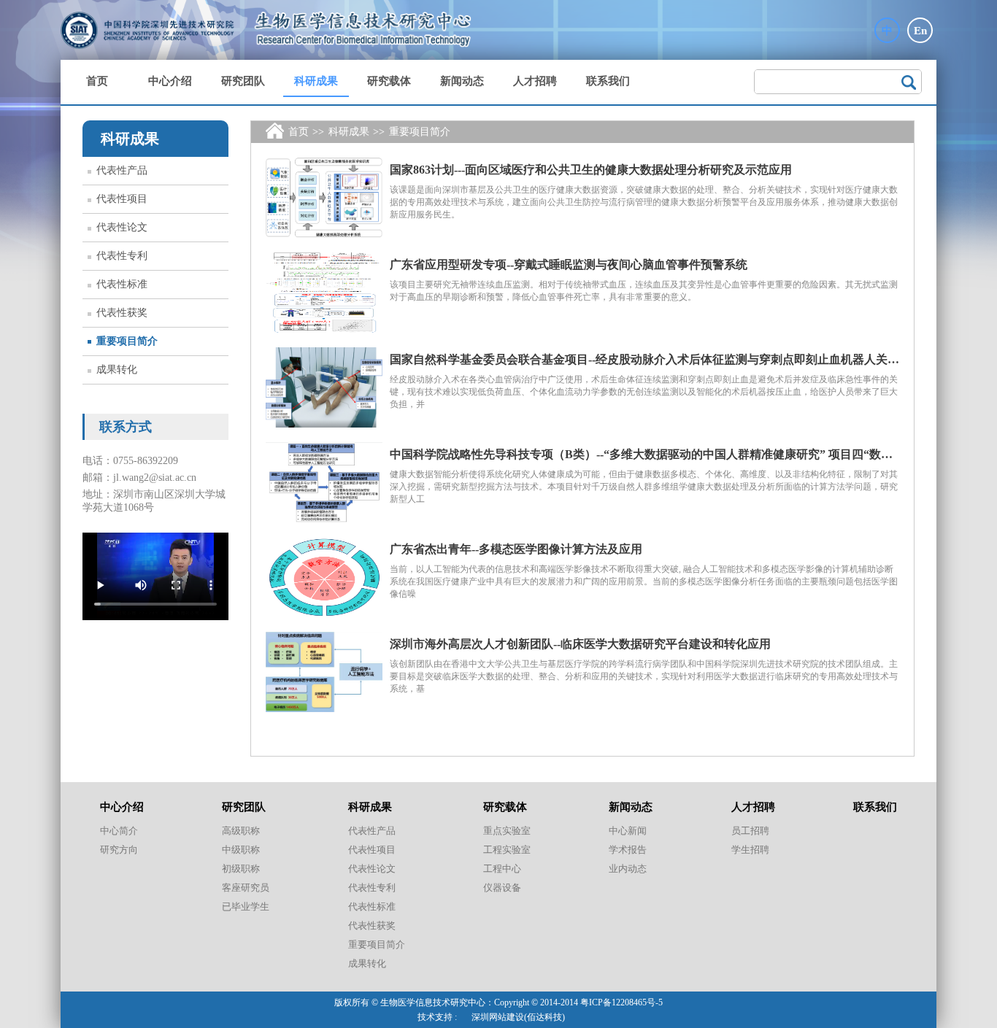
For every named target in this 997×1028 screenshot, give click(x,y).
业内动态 (628, 868)
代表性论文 (121, 227)
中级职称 (241, 849)
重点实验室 (507, 830)
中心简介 (119, 830)
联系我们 (608, 81)
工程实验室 (507, 849)
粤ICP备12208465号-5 (621, 1002)
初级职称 (241, 868)
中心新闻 (628, 830)
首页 (97, 81)
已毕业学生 (245, 906)
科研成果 (316, 81)
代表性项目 (121, 198)
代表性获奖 (121, 312)
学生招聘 (750, 849)
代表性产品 (121, 170)
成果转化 (116, 369)
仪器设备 (502, 887)
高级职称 (241, 830)
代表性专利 (121, 255)
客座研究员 (245, 887)
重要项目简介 (127, 341)
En (920, 30)
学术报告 (628, 849)
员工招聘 (750, 830)
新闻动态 (462, 81)
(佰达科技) (544, 1017)
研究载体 (389, 81)
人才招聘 (535, 81)
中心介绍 (170, 81)
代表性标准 (121, 284)
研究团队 (243, 81)
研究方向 (119, 849)
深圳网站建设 (497, 1017)
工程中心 (502, 868)
